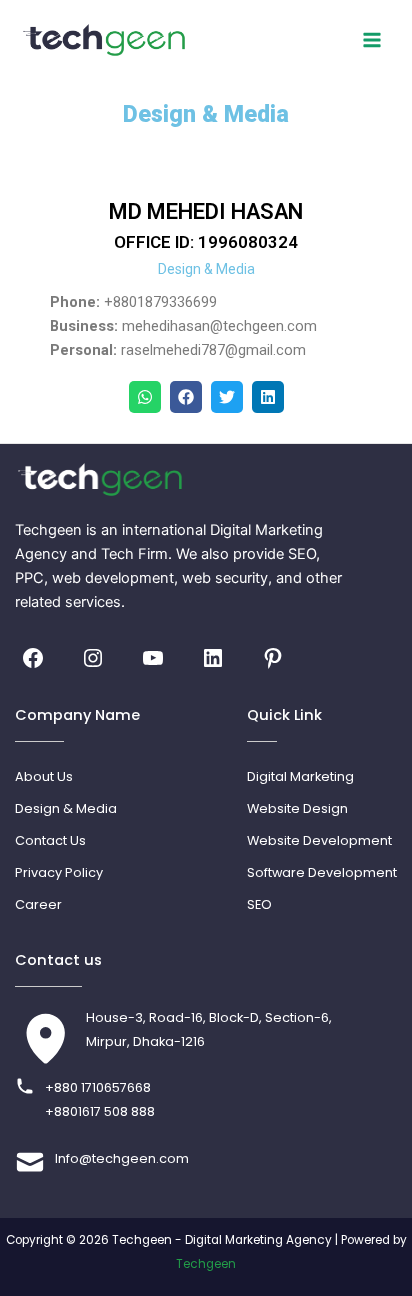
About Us (44, 776)
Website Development (319, 840)
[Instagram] (93, 658)
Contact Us (50, 840)
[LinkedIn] (213, 658)
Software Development (322, 872)
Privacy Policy (59, 872)
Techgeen (206, 1264)
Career (38, 904)
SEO (259, 904)
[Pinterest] (273, 658)
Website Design (297, 808)
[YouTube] (153, 658)
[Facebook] (33, 658)
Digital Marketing (300, 776)
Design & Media (66, 808)
